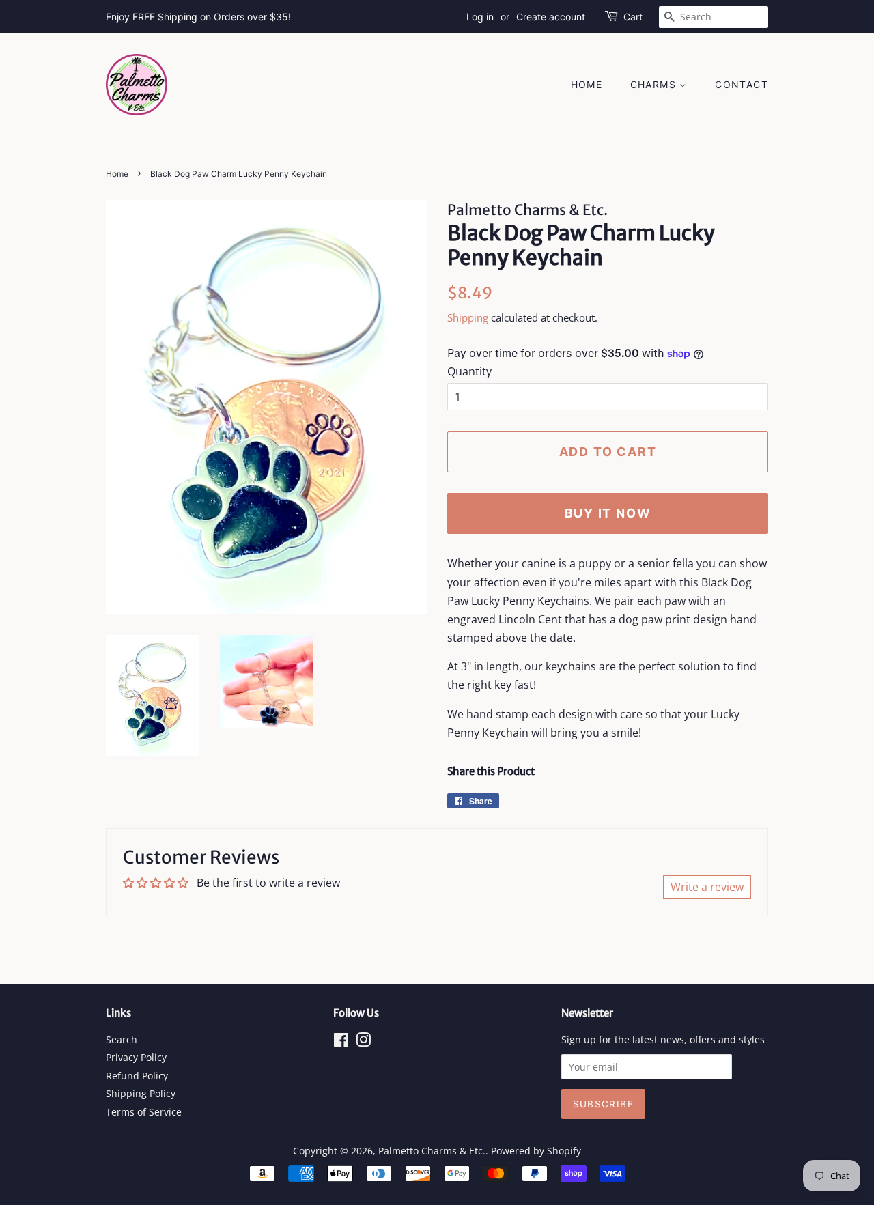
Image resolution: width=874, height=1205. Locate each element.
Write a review (707, 886)
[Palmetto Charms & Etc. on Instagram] (363, 1042)
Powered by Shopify (536, 1150)
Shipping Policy (140, 1093)
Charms (655, 84)
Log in (480, 17)
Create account (550, 17)
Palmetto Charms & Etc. (431, 1150)
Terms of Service (144, 1111)
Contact (741, 84)
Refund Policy (137, 1075)
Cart (633, 17)
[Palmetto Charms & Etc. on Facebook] (341, 1042)
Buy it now (608, 513)
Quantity (469, 371)
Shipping (467, 317)
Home (587, 84)
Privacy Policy (136, 1057)
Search (121, 1039)
